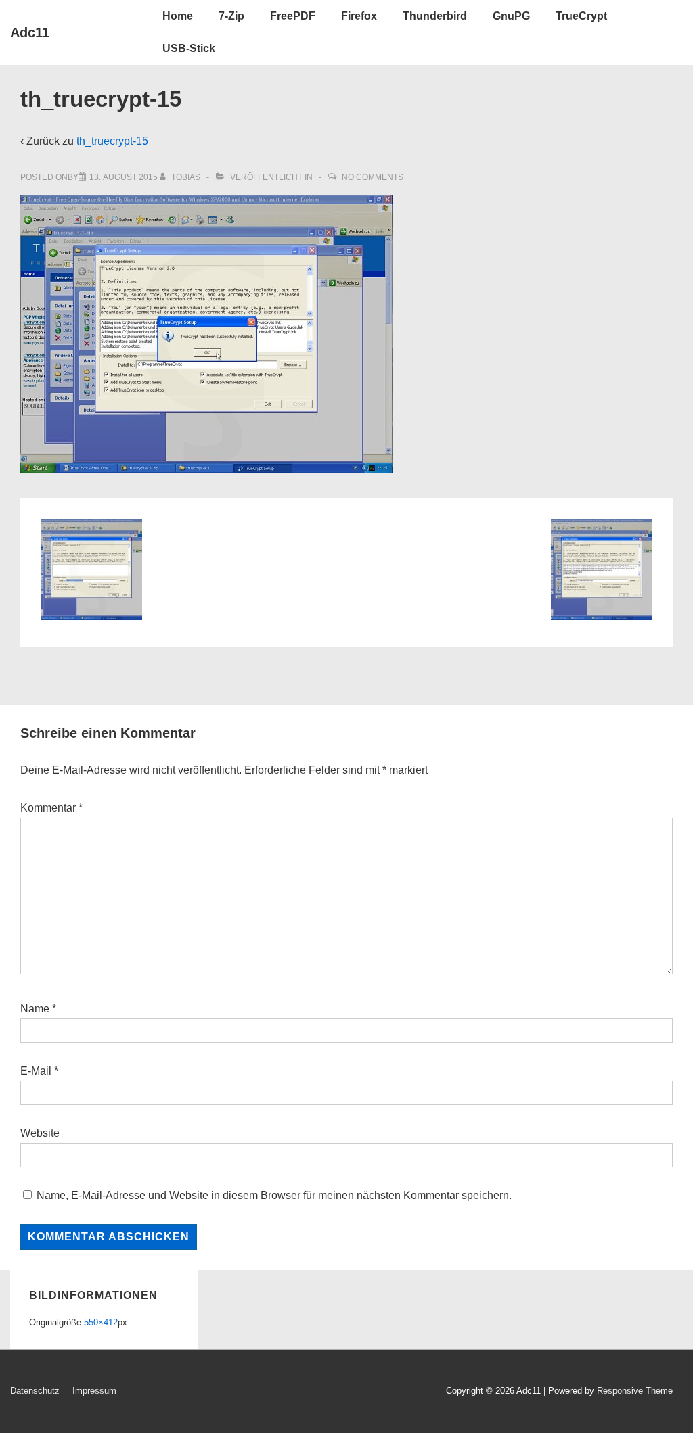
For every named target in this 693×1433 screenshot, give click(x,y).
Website (40, 1133)
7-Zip (231, 16)
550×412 (101, 1322)
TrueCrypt (581, 16)
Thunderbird (435, 16)
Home (177, 16)
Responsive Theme (635, 1391)
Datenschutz (35, 1391)
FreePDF (292, 16)
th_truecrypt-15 (112, 141)
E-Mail (35, 1071)
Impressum (94, 1391)
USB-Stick (188, 48)
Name (34, 1008)
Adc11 (29, 32)
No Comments (372, 177)
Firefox (359, 16)
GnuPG (511, 16)
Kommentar (51, 808)
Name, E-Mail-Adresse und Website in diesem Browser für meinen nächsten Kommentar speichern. (274, 1195)
